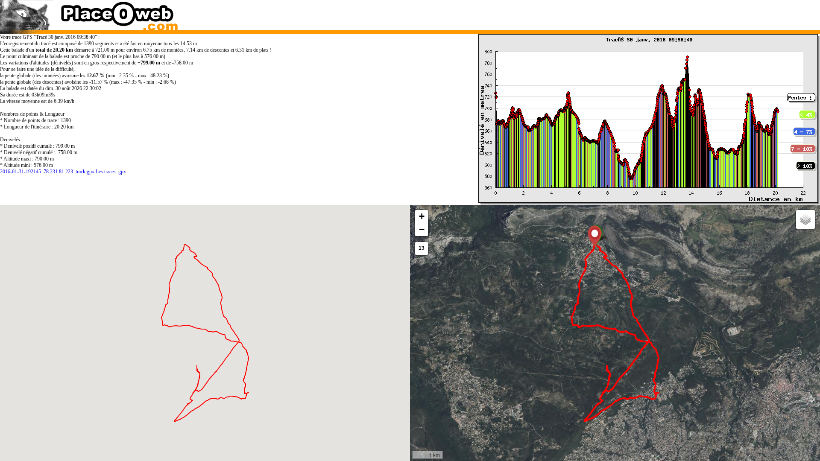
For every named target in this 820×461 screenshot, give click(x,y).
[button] (595, 236)
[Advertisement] (604, 13)
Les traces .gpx (111, 172)
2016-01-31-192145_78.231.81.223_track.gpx (47, 172)
